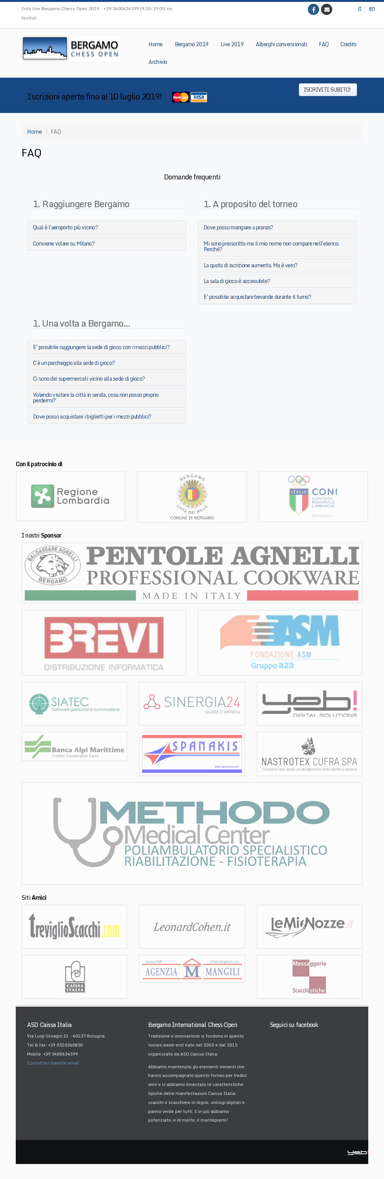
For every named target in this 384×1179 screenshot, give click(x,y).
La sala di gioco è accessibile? (237, 281)
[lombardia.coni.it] (313, 496)
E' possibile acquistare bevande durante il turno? (257, 296)
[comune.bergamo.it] (192, 496)
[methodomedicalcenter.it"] (192, 832)
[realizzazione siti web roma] (358, 1151)
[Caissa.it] (74, 976)
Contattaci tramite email (53, 1063)
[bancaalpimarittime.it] (74, 746)
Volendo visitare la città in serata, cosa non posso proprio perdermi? (96, 397)
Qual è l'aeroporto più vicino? (65, 227)
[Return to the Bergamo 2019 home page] (70, 48)
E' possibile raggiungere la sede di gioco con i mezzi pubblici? (101, 347)
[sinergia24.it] (192, 703)
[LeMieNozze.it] (309, 926)
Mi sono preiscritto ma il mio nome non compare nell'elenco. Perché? (271, 246)
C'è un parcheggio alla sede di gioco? (74, 362)
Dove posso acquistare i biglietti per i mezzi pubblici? (92, 416)
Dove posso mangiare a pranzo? (238, 227)
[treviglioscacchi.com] (74, 926)
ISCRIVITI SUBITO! (328, 89)
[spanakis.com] (192, 753)
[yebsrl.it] (309, 703)
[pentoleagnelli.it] (192, 572)
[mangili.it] (192, 968)
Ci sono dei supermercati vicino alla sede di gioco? (89, 378)
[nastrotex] (309, 753)
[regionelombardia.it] (70, 495)
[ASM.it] (280, 642)
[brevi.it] (104, 642)
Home (34, 131)
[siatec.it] (74, 703)
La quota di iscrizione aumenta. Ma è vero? (251, 265)
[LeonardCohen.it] (192, 926)
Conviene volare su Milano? (63, 243)
